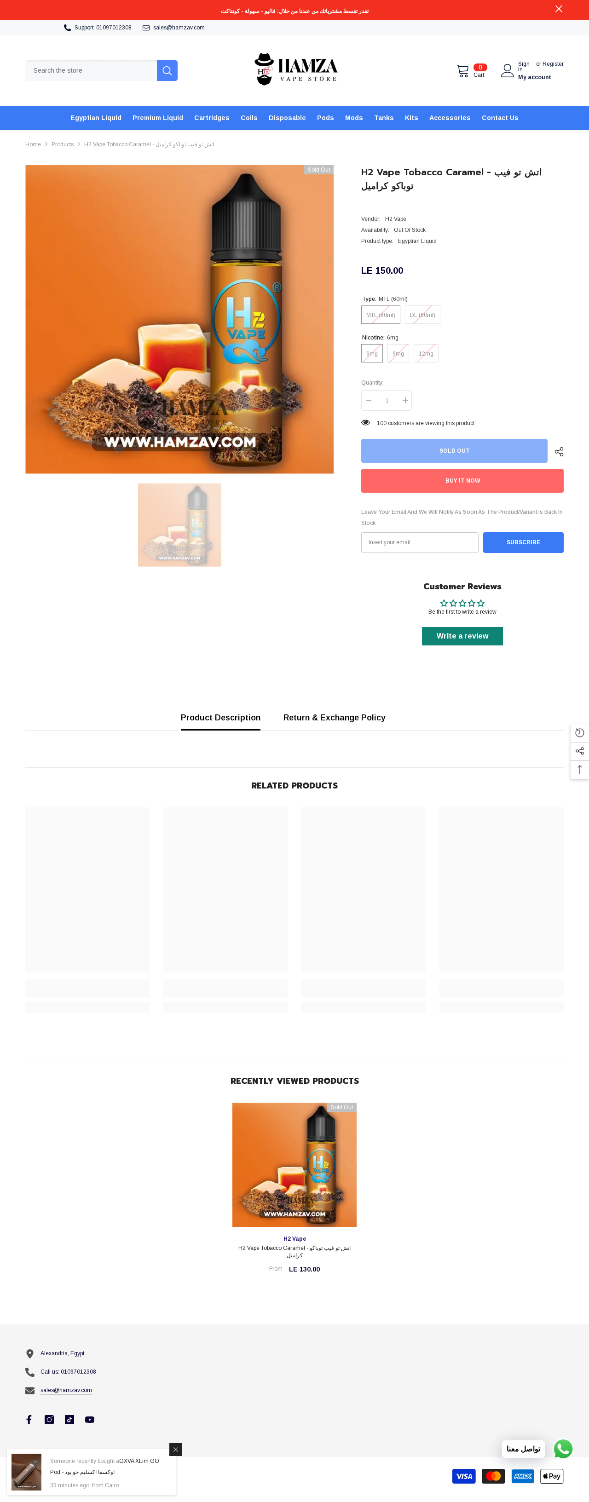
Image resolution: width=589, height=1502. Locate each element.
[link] (87, 993)
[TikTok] (69, 1419)
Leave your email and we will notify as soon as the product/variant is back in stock (462, 517)
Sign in (524, 66)
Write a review (462, 636)
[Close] (175, 1449)
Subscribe (523, 542)
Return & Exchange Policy (334, 717)
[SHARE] (556, 452)
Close (559, 9)
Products (63, 144)
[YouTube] (89, 1419)
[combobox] (91, 70)
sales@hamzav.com (179, 27)
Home (33, 144)
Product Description (220, 717)
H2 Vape (395, 219)
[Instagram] (49, 1419)
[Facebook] (29, 1419)
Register (553, 64)
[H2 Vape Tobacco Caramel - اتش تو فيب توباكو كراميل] (294, 1165)
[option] (179, 319)
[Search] (101, 70)
